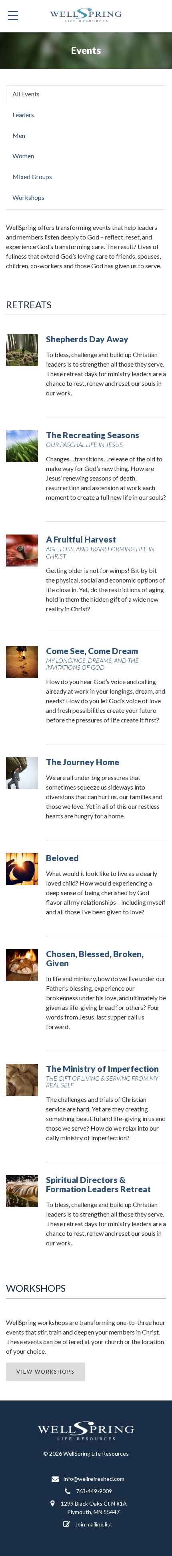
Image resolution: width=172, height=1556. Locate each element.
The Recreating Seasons (92, 439)
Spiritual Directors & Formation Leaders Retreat (98, 1184)
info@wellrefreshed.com (93, 1478)
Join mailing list (93, 1524)
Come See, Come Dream (92, 658)
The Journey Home (82, 762)
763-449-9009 (93, 1491)
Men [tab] (18, 135)
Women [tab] (23, 156)
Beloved (62, 858)
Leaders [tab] (23, 114)
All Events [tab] (26, 94)
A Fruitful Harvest (100, 546)
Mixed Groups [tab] (32, 176)
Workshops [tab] (28, 197)
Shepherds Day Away (87, 339)
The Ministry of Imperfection (102, 1076)
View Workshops (45, 1371)
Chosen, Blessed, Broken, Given (95, 958)
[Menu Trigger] (13, 15)
